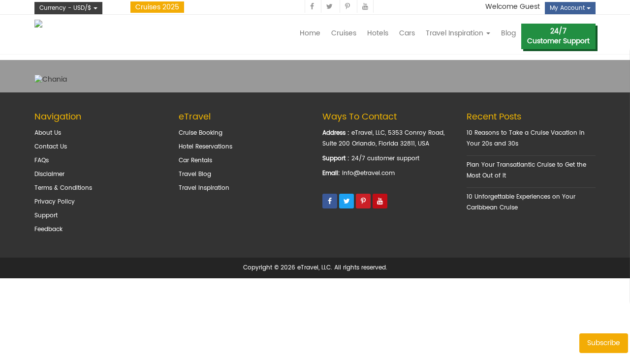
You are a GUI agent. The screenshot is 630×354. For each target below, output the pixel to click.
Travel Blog (195, 174)
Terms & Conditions (63, 188)
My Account (568, 8)
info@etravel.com (368, 173)
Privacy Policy (54, 201)
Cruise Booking (200, 133)
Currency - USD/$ (66, 8)
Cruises (343, 33)
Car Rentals (195, 160)
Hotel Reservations (205, 146)
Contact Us (50, 146)
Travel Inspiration (204, 188)
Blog (508, 33)
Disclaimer (49, 174)
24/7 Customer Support (558, 36)
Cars (407, 33)
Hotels (377, 33)
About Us (47, 133)
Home (310, 33)
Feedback (48, 229)
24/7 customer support (385, 158)
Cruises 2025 (157, 7)
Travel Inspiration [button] (455, 33)
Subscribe (603, 343)
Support (46, 215)
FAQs (41, 160)
